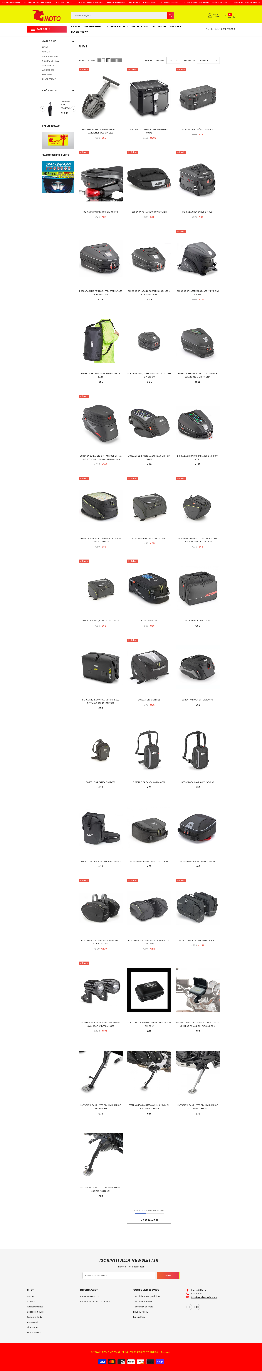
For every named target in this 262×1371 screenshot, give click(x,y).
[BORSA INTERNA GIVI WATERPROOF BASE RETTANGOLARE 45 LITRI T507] (101, 667)
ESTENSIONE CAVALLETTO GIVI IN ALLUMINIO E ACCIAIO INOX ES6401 (198, 1107)
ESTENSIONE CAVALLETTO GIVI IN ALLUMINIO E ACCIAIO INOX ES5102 (101, 1107)
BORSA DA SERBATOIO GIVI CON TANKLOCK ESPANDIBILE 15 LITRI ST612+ (197, 375)
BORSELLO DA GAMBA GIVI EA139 (100, 782)
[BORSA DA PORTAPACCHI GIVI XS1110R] (101, 179)
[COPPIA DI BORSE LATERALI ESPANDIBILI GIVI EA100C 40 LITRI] (101, 907)
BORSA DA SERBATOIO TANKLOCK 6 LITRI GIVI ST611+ (197, 458)
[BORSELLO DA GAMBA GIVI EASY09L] (149, 749)
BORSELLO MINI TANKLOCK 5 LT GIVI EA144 (149, 861)
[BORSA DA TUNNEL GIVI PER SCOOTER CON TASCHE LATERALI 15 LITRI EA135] (198, 505)
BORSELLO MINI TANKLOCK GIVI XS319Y (197, 861)
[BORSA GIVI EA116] (149, 588)
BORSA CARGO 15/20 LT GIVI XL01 (197, 129)
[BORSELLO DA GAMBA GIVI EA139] (101, 749)
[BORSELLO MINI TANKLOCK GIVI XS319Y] (198, 828)
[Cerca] (122, 15)
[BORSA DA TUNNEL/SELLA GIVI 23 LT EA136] (101, 588)
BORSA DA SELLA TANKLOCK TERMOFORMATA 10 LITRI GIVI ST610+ (149, 293)
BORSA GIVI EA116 (149, 620)
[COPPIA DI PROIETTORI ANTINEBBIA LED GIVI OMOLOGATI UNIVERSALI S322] (101, 990)
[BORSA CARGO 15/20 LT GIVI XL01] (198, 97)
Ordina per (189, 60)
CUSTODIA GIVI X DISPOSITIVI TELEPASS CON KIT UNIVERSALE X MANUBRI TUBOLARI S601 (197, 1024)
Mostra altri (149, 1220)
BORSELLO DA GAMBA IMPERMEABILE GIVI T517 (100, 861)
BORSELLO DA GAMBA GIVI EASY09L (149, 782)
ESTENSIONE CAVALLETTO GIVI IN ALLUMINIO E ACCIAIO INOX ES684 (101, 1189)
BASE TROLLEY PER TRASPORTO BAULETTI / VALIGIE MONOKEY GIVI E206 (101, 131)
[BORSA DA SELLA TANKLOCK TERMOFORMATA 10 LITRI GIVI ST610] (101, 258)
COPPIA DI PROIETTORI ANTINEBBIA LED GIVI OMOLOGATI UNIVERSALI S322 (100, 1024)
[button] (42, 109)
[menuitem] (58, 47)
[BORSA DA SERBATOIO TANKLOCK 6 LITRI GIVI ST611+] (198, 423)
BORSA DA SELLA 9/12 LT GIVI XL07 (197, 212)
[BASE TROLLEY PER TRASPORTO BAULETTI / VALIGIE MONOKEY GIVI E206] (101, 97)
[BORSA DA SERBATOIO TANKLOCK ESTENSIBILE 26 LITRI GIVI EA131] (101, 505)
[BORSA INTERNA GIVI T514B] (198, 588)
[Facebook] (189, 1307)
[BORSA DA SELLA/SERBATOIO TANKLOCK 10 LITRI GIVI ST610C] (149, 341)
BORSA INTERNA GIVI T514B (197, 620)
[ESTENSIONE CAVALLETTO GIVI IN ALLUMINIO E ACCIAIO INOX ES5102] (101, 1072)
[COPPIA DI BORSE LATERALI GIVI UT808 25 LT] (198, 907)
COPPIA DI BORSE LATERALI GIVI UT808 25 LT (198, 940)
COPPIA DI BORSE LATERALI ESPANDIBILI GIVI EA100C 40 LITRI (100, 942)
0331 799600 (228, 29)
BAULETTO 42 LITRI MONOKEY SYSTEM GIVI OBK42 (149, 131)
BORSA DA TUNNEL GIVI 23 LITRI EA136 (149, 538)
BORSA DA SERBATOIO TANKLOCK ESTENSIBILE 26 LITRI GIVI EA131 (100, 540)
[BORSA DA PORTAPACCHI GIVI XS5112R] (149, 179)
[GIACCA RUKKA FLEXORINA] (71, 109)
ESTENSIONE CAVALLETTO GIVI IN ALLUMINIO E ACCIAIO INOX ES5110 (149, 1107)
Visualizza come (87, 60)
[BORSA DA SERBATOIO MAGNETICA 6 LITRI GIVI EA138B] (149, 423)
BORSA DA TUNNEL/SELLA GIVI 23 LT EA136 (100, 620)
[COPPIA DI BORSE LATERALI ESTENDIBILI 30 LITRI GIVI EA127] (149, 907)
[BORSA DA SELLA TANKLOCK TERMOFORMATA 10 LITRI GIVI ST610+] (149, 258)
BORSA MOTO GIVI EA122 (149, 699)
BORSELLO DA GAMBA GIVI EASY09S (197, 782)
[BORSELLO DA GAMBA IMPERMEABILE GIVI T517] (101, 828)
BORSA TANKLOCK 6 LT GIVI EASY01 (197, 699)
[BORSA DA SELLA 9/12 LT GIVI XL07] (198, 179)
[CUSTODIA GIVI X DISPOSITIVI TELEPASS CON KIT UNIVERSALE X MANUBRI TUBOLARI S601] (198, 990)
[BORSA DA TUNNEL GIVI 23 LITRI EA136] (149, 505)
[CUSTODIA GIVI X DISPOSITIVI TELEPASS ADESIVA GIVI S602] (149, 990)
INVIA (168, 1275)
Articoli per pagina (154, 60)
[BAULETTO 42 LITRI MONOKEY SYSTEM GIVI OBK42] (149, 97)
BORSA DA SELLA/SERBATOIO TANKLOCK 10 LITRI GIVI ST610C (149, 375)
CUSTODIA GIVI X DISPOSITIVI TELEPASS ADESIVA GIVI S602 (149, 1024)
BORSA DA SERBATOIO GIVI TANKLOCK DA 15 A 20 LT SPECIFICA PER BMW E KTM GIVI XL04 (101, 458)
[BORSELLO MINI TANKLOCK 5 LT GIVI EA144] (149, 828)
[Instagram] (197, 1307)
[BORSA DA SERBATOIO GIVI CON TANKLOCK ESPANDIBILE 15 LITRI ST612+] (198, 341)
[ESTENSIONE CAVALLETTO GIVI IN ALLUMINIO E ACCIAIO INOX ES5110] (149, 1072)
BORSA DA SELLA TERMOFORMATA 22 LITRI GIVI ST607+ (198, 293)
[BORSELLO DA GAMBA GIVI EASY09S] (198, 749)
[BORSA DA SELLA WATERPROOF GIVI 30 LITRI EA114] (101, 341)
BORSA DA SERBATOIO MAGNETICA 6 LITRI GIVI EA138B (149, 458)
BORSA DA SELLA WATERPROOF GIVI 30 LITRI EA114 (100, 375)
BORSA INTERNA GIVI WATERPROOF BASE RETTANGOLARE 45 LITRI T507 (100, 701)
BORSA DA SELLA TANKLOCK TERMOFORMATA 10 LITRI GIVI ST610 (100, 293)
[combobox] (119, 15)
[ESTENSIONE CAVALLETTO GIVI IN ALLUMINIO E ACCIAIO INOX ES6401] (198, 1072)
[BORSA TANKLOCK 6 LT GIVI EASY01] (198, 667)
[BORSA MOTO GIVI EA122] (149, 667)
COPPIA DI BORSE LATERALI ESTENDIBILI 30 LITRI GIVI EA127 (149, 942)
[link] (58, 140)
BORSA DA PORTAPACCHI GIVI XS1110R (101, 212)
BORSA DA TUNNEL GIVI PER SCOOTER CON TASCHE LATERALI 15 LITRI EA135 (197, 540)
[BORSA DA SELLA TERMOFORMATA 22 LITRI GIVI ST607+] (198, 258)
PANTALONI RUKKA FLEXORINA (50, 104)
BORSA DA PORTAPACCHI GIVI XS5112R (149, 212)
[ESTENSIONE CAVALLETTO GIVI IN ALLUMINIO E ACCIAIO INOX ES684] (101, 1155)
